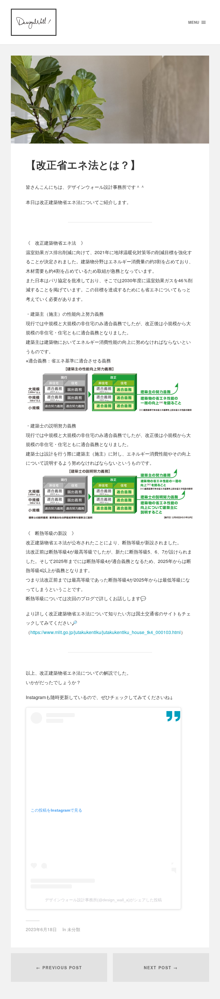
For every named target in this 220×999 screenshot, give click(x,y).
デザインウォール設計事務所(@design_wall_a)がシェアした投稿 (103, 900)
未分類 (73, 929)
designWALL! (33, 22)
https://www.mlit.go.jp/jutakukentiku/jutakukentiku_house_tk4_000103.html (105, 632)
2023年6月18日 (41, 929)
